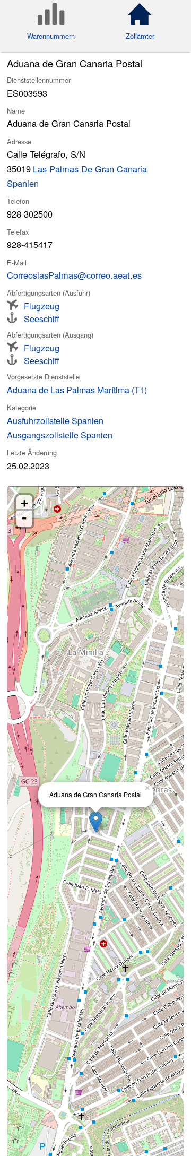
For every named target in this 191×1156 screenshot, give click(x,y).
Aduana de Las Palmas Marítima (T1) (77, 389)
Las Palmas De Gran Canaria (90, 168)
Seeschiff (41, 317)
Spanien (23, 183)
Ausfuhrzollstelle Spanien (55, 420)
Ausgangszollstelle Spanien (59, 434)
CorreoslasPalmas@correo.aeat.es (74, 275)
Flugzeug (41, 304)
